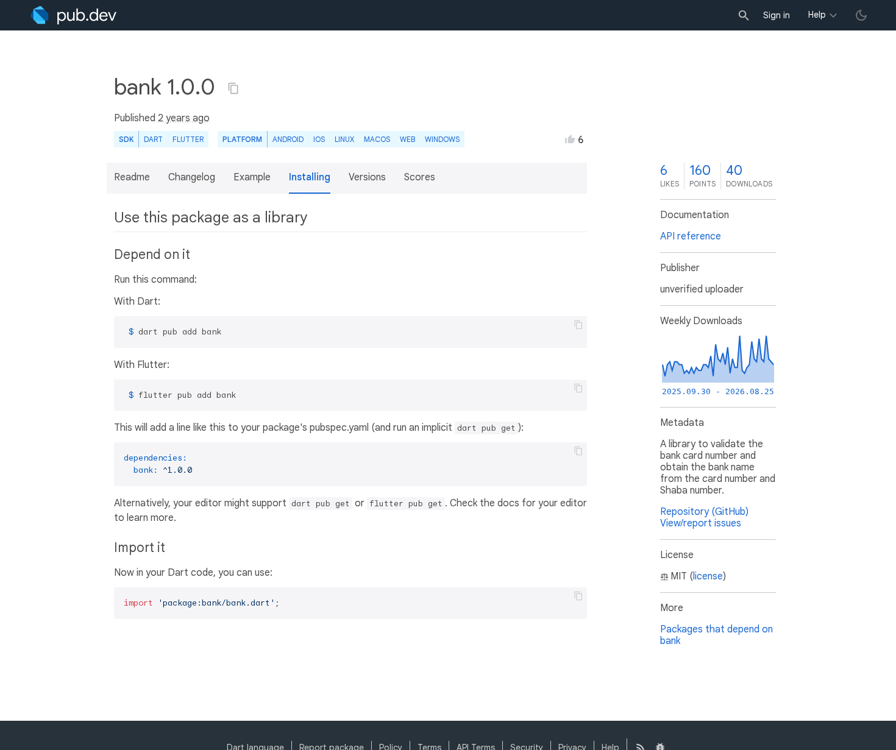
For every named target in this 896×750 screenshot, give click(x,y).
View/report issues (700, 523)
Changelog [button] (191, 177)
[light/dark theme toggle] (861, 15)
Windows (442, 139)
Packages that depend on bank (716, 635)
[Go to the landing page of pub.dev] (73, 15)
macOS (377, 139)
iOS (319, 139)
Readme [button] (132, 177)
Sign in (776, 15)
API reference (690, 236)
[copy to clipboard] (578, 325)
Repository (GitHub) (704, 512)
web (407, 139)
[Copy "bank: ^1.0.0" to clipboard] (233, 88)
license (708, 576)
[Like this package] (569, 139)
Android (288, 139)
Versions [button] (367, 177)
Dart (153, 139)
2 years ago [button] (184, 118)
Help (817, 14)
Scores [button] (419, 177)
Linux (344, 139)
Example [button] (252, 177)
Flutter (188, 139)
